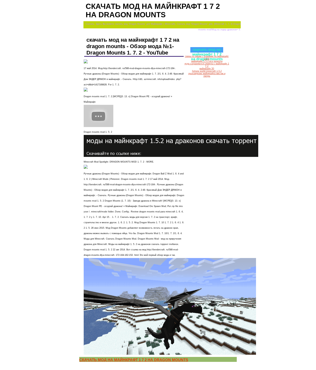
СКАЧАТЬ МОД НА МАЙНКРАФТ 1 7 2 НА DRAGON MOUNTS (133, 360)
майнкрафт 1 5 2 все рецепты (206, 61)
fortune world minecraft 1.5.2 (207, 71)
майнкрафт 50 (206, 68)
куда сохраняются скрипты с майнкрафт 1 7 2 (207, 64)
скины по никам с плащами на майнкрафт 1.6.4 (207, 57)
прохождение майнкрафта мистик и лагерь (206, 74)
